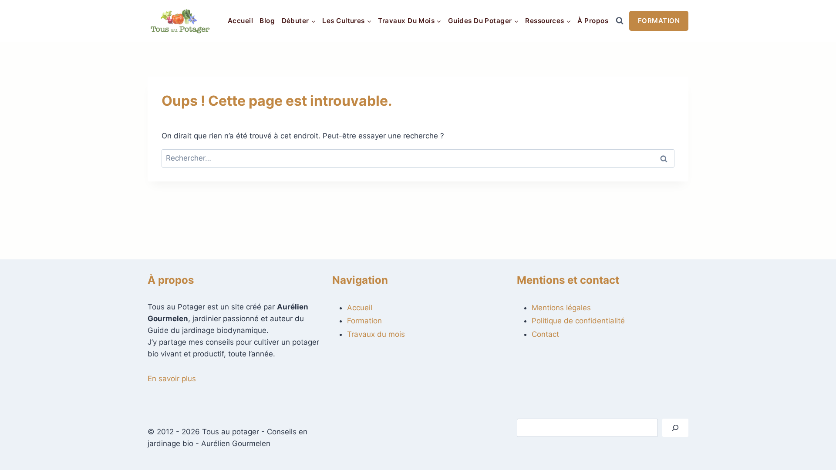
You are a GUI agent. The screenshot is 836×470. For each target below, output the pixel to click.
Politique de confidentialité (578, 320)
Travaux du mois (376, 334)
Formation (659, 21)
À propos (592, 21)
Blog (267, 21)
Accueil (240, 21)
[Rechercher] (675, 428)
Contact (545, 334)
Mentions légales (561, 307)
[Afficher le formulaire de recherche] (619, 21)
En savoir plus (172, 378)
